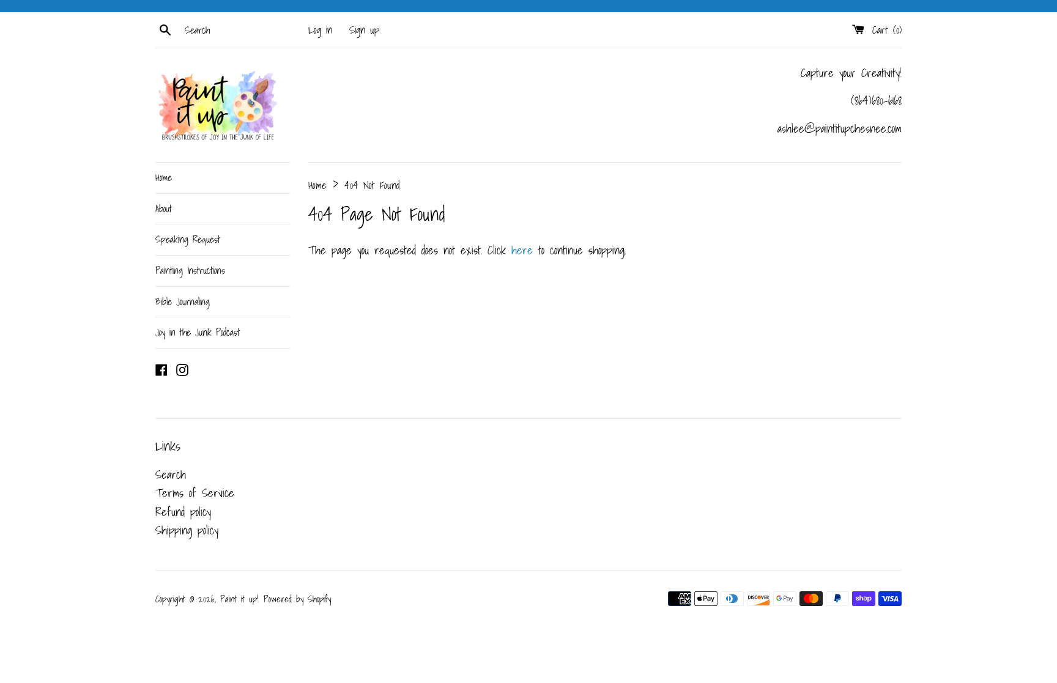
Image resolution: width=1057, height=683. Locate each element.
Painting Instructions (190, 270)
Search (170, 474)
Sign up (364, 29)
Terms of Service (194, 493)
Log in (320, 29)
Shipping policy (186, 530)
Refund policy (183, 512)
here (522, 250)
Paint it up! (239, 599)
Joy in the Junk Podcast (197, 332)
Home (163, 177)
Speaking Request (187, 239)
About (163, 208)
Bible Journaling (182, 301)
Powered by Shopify (297, 599)
